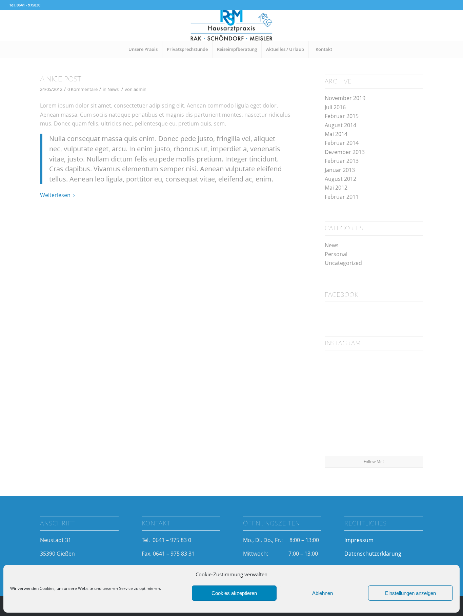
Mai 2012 (336, 187)
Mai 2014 (336, 134)
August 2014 (340, 125)
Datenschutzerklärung (372, 553)
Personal (336, 254)
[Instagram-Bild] (407, 371)
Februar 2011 (342, 196)
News (113, 89)
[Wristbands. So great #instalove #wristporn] (407, 405)
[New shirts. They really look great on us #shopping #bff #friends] (341, 371)
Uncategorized (343, 263)
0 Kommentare (82, 89)
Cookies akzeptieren (234, 593)
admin (140, 89)
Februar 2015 (342, 116)
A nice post (60, 79)
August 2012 (340, 178)
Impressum (359, 540)
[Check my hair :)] (407, 439)
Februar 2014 (342, 143)
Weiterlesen (55, 195)
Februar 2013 (342, 161)
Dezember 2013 (345, 152)
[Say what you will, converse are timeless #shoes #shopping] (373, 439)
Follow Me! (374, 461)
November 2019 (345, 98)
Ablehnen (322, 593)
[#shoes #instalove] (341, 439)
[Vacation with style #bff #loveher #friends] (373, 372)
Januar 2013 (340, 170)
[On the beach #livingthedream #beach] (373, 405)
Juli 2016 (335, 107)
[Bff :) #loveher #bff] (341, 405)
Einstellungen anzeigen (410, 593)
